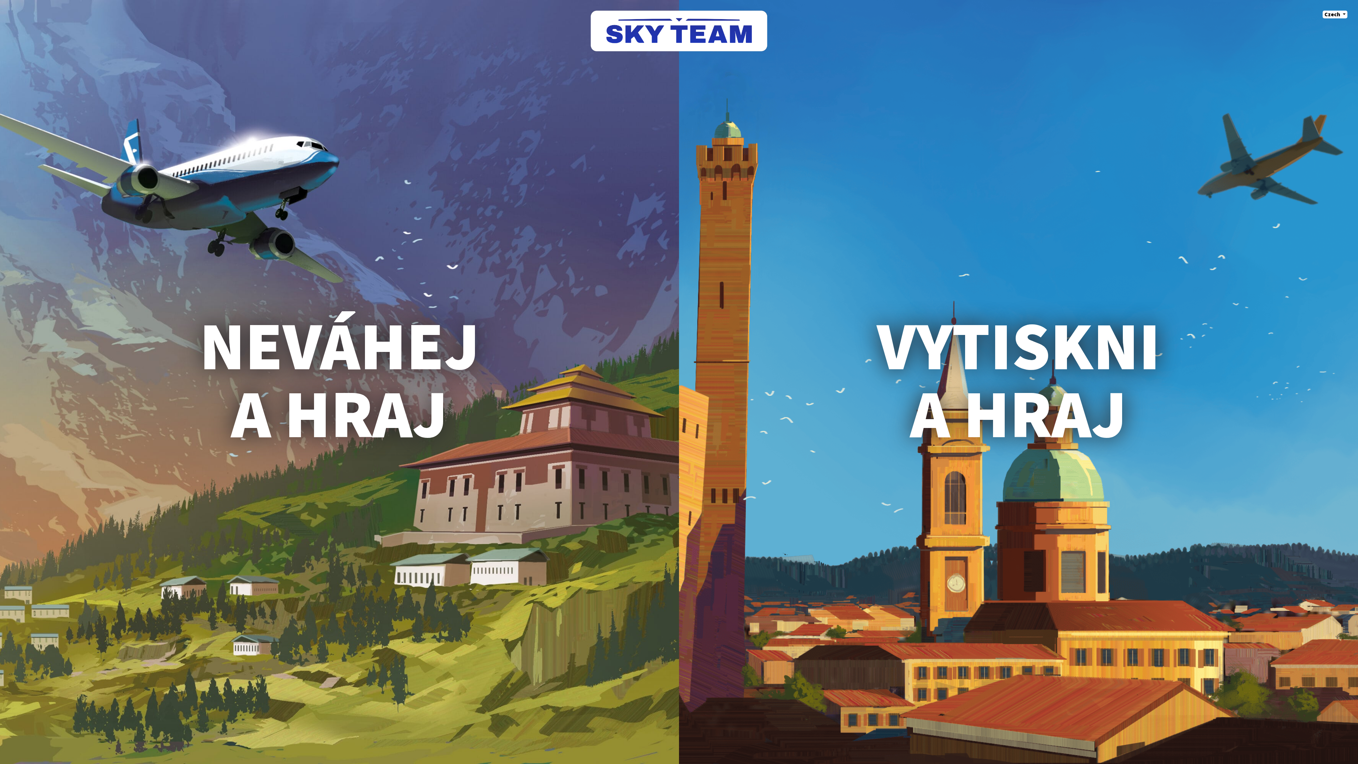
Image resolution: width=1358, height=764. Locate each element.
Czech (1332, 14)
